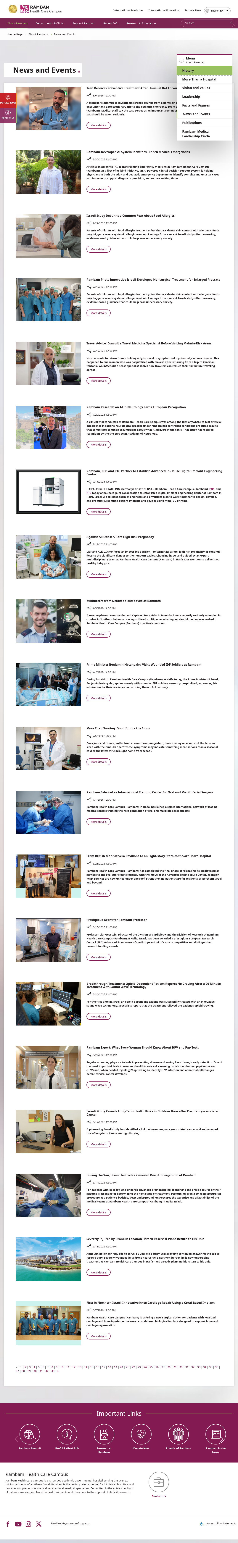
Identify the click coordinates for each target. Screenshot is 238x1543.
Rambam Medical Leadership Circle (196, 133)
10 (61, 1367)
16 (97, 1367)
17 (103, 1367)
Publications (192, 123)
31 (186, 1367)
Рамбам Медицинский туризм (70, 1523)
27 (163, 1367)
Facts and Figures (196, 105)
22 (133, 1367)
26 (157, 1367)
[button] (204, 60)
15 (91, 1367)
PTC (88, 493)
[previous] (17, 1439)
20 (121, 1367)
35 (210, 1367)
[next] (220, 1439)
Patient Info (110, 23)
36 (216, 1367)
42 (47, 1371)
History (188, 70)
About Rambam (17, 23)
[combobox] (217, 10)
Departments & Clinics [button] (50, 23)
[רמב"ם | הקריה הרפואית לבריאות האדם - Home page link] (35, 9)
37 (17, 1371)
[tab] (8, 100)
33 (198, 1367)
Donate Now (193, 10)
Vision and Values (196, 88)
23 (139, 1367)
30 (180, 1367)
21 (127, 1367)
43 (53, 1371)
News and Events (196, 114)
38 (23, 1371)
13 (79, 1367)
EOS (211, 489)
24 (145, 1367)
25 (151, 1367)
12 (73, 1367)
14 (85, 1367)
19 (115, 1367)
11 (67, 1367)
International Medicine (128, 10)
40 (35, 1371)
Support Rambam (84, 23)
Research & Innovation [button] (141, 23)
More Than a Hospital (199, 79)
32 (192, 1367)
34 (204, 1367)
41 (41, 1371)
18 (109, 1367)
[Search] (231, 23)
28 (169, 1367)
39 (29, 1371)
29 (174, 1367)
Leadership (191, 96)
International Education (164, 10)
